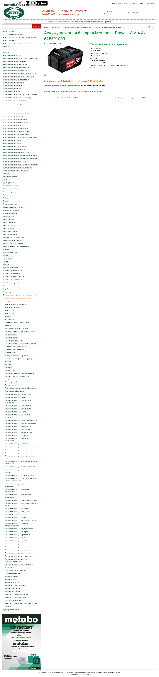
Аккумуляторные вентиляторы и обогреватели (20, 58)
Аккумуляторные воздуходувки (14, 61)
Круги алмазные (10, 353)
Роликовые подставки (13, 573)
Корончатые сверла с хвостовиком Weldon (20, 344)
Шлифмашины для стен (11, 283)
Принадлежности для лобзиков (16, 450)
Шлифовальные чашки (13, 600)
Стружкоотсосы (9, 255)
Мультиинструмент (10, 204)
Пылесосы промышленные (13, 243)
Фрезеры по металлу (10, 268)
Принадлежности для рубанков (16, 517)
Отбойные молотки (10, 213)
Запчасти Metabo (9, 31)
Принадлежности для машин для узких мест (20, 453)
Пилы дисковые (9, 219)
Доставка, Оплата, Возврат (118, 3)
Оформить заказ (110, 14)
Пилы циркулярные (10, 234)
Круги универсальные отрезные (16, 356)
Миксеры (6, 201)
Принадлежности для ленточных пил (18, 444)
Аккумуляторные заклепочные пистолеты (18, 76)
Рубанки (6, 249)
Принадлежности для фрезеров (16, 541)
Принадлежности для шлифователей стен (20, 553)
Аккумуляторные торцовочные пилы (16, 131)
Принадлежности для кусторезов (17, 435)
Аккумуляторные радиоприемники (15, 119)
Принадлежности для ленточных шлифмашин (21, 447)
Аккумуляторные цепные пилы (14, 149)
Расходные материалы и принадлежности (19, 295)
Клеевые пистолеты (10, 189)
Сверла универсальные (13, 588)
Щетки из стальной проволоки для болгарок (21, 603)
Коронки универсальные (13, 340)
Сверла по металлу (12, 582)
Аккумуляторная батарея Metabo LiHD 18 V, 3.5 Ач (134, 98)
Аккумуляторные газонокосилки (15, 64)
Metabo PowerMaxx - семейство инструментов (19, 38)
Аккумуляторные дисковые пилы (15, 70)
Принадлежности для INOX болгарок (18, 394)
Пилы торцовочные (10, 231)
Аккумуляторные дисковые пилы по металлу (19, 73)
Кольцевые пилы (11, 334)
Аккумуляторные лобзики (12, 86)
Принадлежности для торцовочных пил (19, 535)
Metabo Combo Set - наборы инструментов (18, 44)
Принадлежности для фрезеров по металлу (20, 544)
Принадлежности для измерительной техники (21, 420)
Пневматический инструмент (13, 237)
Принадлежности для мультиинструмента (20, 467)
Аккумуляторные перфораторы (14, 104)
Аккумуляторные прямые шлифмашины (17, 113)
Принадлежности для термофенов (17, 532)
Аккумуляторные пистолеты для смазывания (19, 110)
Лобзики (6, 198)
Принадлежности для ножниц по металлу (19, 475)
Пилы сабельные (9, 228)
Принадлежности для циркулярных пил (19, 550)
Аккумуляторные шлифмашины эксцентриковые (20, 158)
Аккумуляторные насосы (12, 92)
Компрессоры (8, 192)
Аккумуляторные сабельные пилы (15, 128)
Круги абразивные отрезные (15, 350)
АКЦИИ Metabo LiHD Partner (12, 35)
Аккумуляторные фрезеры (12, 143)
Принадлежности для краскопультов (18, 432)
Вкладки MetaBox (11, 319)
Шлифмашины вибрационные (13, 280)
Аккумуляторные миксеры (12, 89)
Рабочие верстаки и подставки (16, 570)
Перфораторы (8, 216)
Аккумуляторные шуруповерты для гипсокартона (21, 164)
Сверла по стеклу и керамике (15, 585)
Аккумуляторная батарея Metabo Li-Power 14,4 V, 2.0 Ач (63, 98)
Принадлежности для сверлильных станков (21, 520)
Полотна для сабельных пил (15, 391)
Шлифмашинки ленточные (12, 271)
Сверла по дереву (11, 576)
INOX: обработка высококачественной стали (19, 47)
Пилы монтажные (9, 225)
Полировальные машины (12, 240)
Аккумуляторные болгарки (12, 55)
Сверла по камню (11, 579)
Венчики (8, 316)
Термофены (7, 258)
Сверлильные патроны (13, 591)
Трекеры (8, 606)
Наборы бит (9, 367)
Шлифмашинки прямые (11, 274)
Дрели (5, 180)
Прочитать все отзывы (74, 86)
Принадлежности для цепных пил (17, 547)
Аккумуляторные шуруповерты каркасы (17, 167)
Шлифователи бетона (11, 286)
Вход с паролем (133, 13)
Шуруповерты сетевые (11, 292)
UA (151, 27)
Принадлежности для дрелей (15, 411)
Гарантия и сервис (137, 3)
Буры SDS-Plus (10, 313)
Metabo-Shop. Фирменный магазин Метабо (51, 672)
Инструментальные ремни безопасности (19, 331)
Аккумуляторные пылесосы (13, 116)
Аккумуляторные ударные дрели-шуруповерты (20, 137)
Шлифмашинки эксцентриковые (14, 277)
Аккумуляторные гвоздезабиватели (16, 67)
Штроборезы (8, 289)
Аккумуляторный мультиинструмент (16, 170)
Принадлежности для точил (15, 538)
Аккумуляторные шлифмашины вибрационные (20, 155)
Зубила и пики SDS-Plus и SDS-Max (17, 328)
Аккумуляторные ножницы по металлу (17, 98)
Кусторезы (7, 195)
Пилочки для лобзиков (13, 382)
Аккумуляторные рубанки (12, 125)
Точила (5, 261)
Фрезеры (6, 264)
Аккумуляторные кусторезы (13, 82)
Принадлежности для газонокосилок (18, 405)
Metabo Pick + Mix (9, 41)
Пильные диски (10, 385)
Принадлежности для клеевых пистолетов (20, 423)
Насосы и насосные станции (13, 207)
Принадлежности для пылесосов (17, 509)
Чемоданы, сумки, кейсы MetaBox (17, 597)
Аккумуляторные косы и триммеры (16, 79)
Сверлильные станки (10, 252)
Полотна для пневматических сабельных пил (21, 388)
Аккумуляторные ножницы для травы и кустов (20, 95)
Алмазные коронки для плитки (16, 304)
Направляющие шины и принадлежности (19, 373)
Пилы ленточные (9, 222)
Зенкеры (8, 325)
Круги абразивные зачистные (15, 347)
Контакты (150, 3)
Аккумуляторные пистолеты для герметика (19, 107)
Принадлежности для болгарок (16, 397)
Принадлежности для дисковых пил (18, 408)
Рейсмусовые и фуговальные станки (16, 246)
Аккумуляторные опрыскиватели (15, 101)
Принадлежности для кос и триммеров (19, 429)
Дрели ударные (8, 183)
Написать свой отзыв (52, 86)
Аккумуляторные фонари (12, 140)
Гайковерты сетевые (10, 177)
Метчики (8, 364)
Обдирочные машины (11, 210)
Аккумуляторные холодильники (14, 146)
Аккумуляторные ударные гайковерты (17, 134)
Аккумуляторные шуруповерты (14, 161)
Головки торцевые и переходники (17, 322)
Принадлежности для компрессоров (18, 426)
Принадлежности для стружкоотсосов (19, 529)
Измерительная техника (11, 186)
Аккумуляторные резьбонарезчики (15, 122)
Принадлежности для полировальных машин (21, 500)
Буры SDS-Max (10, 310)
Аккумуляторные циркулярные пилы (16, 152)
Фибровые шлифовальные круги (16, 594)
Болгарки (6, 174)
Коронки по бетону (11, 337)
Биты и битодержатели (13, 307)
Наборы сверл (10, 370)
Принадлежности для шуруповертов (18, 556)
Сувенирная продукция (11, 610)
